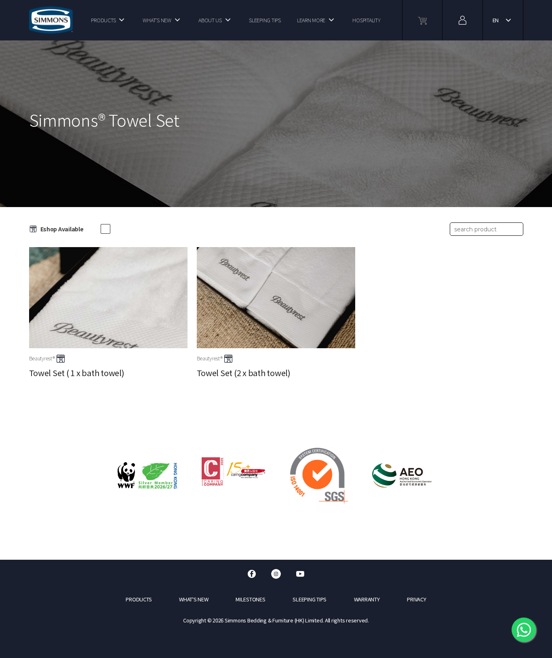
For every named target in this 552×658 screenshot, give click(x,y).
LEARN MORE (311, 20)
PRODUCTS (103, 20)
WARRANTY (367, 599)
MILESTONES (250, 599)
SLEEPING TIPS (265, 20)
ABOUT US (210, 20)
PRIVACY (416, 599)
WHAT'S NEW (157, 20)
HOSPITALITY (366, 20)
